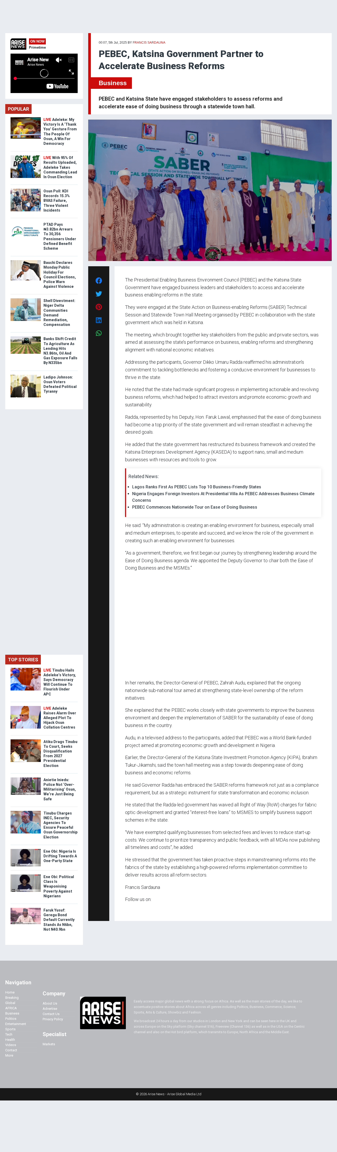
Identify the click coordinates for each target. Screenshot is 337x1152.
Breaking (12, 998)
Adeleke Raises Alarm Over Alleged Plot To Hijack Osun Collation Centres (59, 718)
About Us (50, 1003)
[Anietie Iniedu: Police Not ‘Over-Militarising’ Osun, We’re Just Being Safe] (26, 778)
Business (113, 82)
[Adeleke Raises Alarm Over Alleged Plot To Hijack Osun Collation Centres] (26, 707)
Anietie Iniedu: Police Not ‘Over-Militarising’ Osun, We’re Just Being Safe (59, 789)
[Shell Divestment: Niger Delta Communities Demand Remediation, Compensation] (26, 299)
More (9, 1055)
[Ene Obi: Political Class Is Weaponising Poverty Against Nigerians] (26, 875)
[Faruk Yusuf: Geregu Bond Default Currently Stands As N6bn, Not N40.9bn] (26, 909)
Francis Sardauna (149, 42)
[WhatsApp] (133, 909)
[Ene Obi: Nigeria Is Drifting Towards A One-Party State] (26, 850)
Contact (11, 1050)
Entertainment (15, 1024)
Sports (10, 1029)
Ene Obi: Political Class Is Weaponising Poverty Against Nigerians (58, 886)
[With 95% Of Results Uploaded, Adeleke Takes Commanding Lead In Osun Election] (26, 156)
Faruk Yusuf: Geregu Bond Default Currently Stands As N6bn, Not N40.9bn (59, 919)
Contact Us (51, 1014)
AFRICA (11, 1008)
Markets (49, 1044)
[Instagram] (130, 909)
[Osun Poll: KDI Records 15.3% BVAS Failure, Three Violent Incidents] (26, 189)
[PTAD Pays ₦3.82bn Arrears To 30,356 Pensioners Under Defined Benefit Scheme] (26, 223)
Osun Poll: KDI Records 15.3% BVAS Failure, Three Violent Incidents (56, 200)
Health (10, 1040)
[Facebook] (126, 909)
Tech (8, 1034)
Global (10, 1003)
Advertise (50, 1009)
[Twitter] (128, 909)
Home (9, 992)
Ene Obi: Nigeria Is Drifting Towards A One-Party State (60, 856)
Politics (10, 1019)
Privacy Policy (53, 1019)
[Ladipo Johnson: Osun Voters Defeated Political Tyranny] (26, 376)
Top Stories (23, 659)
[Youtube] (135, 909)
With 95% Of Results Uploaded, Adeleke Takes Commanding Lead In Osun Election (60, 167)
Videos (10, 1045)
